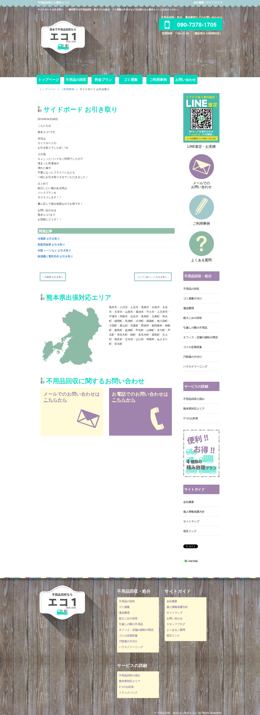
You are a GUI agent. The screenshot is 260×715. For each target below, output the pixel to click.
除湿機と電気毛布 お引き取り (55, 256)
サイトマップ (214, 2)
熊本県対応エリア (194, 408)
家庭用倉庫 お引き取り (51, 244)
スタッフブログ (176, 624)
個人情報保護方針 (194, 511)
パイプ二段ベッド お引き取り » (153, 276)
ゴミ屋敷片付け (192, 298)
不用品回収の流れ (194, 399)
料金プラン (103, 79)
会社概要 (198, 2)
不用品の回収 (76, 79)
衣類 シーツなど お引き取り (54, 250)
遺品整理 (188, 308)
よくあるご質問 (176, 630)
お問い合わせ (185, 79)
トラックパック (128, 692)
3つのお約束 (190, 418)
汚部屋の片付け (192, 356)
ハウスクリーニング (195, 366)
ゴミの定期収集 (192, 347)
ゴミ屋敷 (131, 79)
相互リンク (190, 531)
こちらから (55, 399)
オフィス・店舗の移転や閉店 (200, 337)
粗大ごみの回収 (192, 318)
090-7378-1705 (197, 24)
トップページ (48, 79)
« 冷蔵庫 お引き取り (52, 276)
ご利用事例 (158, 79)
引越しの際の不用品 (195, 327)
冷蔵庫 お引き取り (49, 238)
